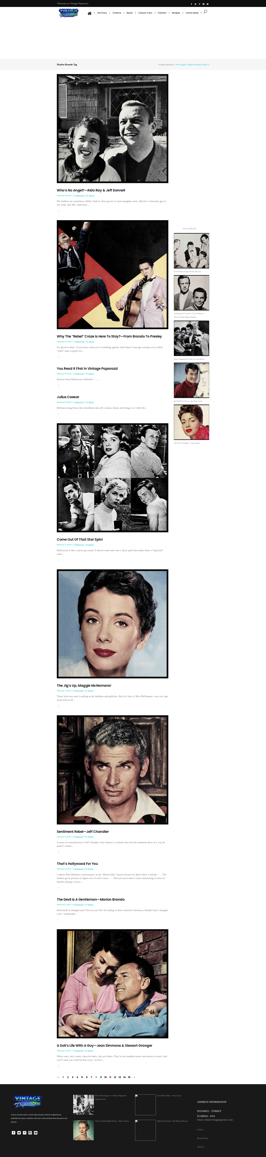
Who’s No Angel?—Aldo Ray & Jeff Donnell (91, 190)
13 (120, 1077)
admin (91, 195)
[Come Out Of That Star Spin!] (112, 478)
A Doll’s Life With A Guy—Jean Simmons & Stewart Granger (104, 1045)
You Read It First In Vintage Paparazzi (87, 368)
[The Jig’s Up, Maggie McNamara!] (112, 624)
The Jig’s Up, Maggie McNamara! (84, 685)
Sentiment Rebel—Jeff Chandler (83, 831)
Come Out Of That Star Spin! (80, 539)
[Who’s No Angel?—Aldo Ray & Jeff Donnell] (112, 128)
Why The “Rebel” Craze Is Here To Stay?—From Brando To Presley (109, 336)
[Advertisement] (133, 38)
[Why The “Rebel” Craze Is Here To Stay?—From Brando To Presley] (112, 274)
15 (129, 1077)
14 (124, 1077)
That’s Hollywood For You (77, 863)
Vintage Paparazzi (166, 64)
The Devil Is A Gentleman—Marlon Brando (90, 899)
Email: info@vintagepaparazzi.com (215, 1119)
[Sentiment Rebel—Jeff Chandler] (112, 770)
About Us (200, 1147)
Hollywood (79, 195)
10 (105, 1077)
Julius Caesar (68, 397)
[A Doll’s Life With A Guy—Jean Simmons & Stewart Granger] (112, 983)
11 (110, 1077)
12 (115, 1077)
